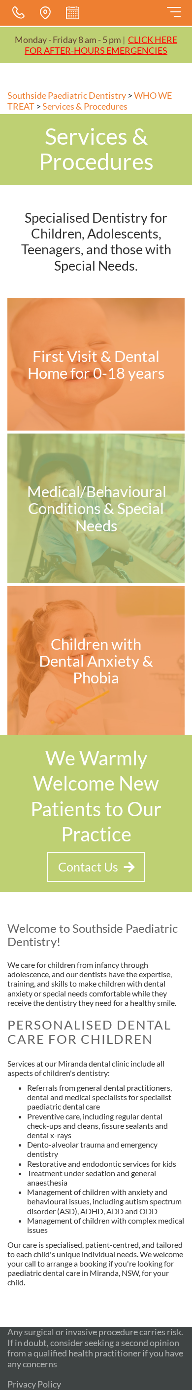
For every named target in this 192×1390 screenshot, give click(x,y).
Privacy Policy (34, 1384)
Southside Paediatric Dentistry (66, 95)
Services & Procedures (85, 106)
